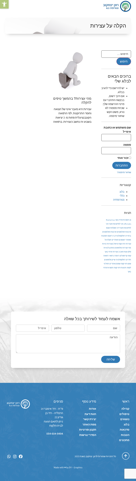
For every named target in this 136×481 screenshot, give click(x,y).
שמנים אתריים (114, 263)
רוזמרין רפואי (114, 256)
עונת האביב (122, 252)
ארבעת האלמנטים (124, 232)
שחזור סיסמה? (124, 172)
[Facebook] (21, 456)
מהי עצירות (126, 248)
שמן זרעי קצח (126, 263)
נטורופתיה (118, 199)
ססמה (127, 145)
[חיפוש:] (116, 54)
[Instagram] (15, 456)
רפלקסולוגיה (121, 259)
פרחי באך (108, 252)
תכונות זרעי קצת (120, 267)
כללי (122, 195)
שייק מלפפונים (109, 259)
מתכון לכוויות (109, 248)
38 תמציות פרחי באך (123, 220)
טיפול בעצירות (112, 244)
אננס (108, 228)
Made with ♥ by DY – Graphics (68, 467)
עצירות (115, 252)
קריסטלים (123, 256)
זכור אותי (123, 158)
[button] (4, 4)
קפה (129, 256)
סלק (129, 252)
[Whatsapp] (9, 456)
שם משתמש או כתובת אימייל (117, 130)
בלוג (122, 191)
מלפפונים (118, 248)
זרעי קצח (122, 244)
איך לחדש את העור (116, 224)
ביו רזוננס (111, 236)
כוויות (104, 244)
